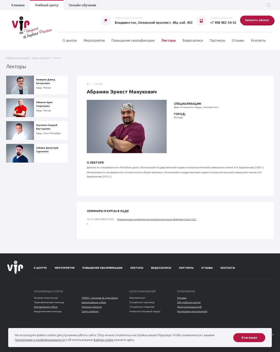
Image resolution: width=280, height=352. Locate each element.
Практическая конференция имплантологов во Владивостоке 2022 (156, 219)
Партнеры (217, 40)
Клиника (18, 5)
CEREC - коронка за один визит (100, 297)
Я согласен (249, 337)
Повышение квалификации (133, 40)
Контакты (258, 40)
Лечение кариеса (92, 306)
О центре (70, 40)
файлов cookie (103, 340)
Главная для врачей (17, 57)
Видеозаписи (192, 40)
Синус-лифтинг (90, 311)
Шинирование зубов (94, 302)
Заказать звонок (257, 20)
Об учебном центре (189, 302)
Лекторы (168, 40)
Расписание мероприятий (192, 311)
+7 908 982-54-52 (223, 22)
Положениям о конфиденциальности (40, 340)
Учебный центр (46, 5)
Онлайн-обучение (82, 5)
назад (98, 84)
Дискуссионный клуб (189, 306)
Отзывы (238, 40)
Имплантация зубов (45, 306)
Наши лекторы (40, 57)
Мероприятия (94, 40)
